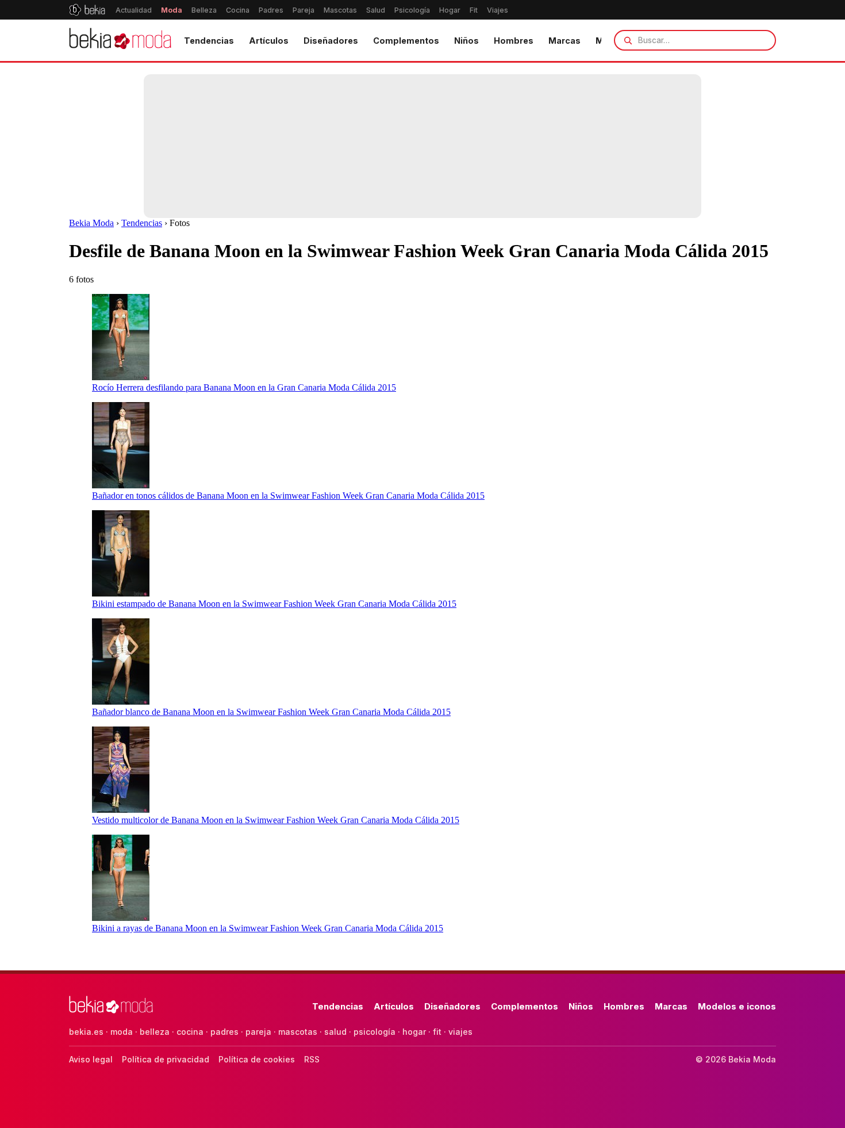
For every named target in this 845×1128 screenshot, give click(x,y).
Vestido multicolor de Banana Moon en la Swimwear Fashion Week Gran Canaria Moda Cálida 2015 (275, 820)
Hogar (449, 10)
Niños (466, 40)
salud (335, 1032)
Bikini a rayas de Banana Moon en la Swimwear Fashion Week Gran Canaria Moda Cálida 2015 (267, 928)
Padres (271, 10)
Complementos (406, 40)
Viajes (497, 10)
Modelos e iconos (737, 1006)
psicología (374, 1032)
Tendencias (209, 40)
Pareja (303, 10)
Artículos (269, 40)
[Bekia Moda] (120, 40)
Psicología (412, 10)
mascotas (297, 1032)
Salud (375, 10)
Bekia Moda (91, 223)
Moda (171, 10)
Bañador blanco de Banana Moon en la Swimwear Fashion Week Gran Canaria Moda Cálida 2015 (271, 712)
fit (437, 1032)
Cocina (237, 10)
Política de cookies (256, 1059)
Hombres (513, 40)
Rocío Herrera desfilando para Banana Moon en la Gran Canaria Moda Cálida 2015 (244, 387)
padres (224, 1032)
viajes (460, 1032)
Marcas (564, 40)
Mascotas (340, 10)
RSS (312, 1059)
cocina (189, 1032)
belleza (155, 1032)
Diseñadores (331, 40)
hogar (414, 1032)
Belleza (204, 10)
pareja (258, 1032)
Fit (474, 10)
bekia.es (86, 1032)
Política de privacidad (165, 1059)
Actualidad (134, 10)
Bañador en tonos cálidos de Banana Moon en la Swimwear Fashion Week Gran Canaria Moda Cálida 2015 (288, 495)
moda (121, 1032)
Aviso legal (91, 1059)
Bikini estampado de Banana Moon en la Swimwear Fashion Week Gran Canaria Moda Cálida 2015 (274, 604)
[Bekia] (87, 9)
